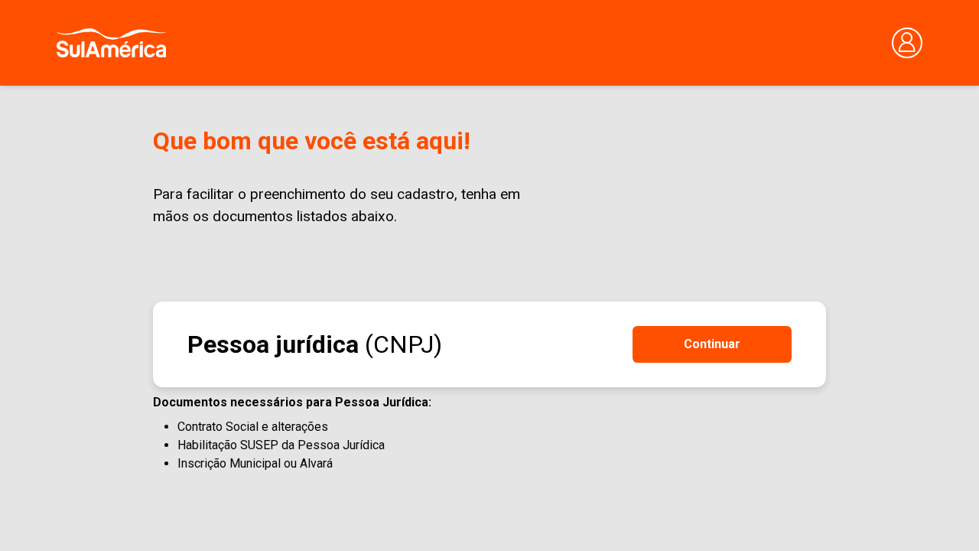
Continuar (712, 344)
